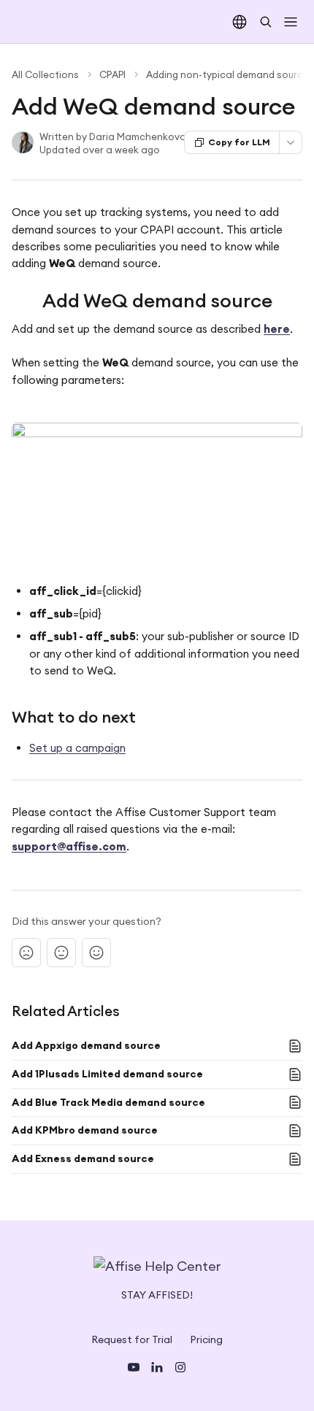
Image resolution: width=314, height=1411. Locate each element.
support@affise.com (69, 846)
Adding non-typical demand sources (230, 74)
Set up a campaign (77, 748)
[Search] (265, 22)
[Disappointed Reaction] (26, 952)
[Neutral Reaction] (61, 952)
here (277, 329)
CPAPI (112, 74)
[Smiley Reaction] (96, 952)
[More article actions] (290, 142)
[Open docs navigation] (290, 22)
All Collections (45, 74)
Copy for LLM (239, 142)
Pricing (206, 1339)
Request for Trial (131, 1339)
